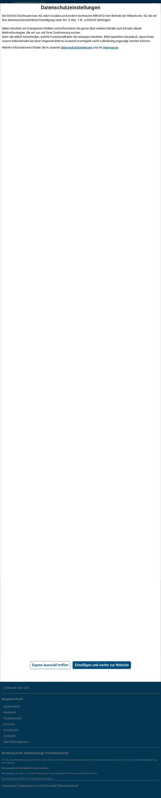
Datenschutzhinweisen (76, 47)
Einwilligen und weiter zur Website (102, 665)
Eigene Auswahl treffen (50, 665)
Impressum (110, 47)
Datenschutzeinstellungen (70, 7)
